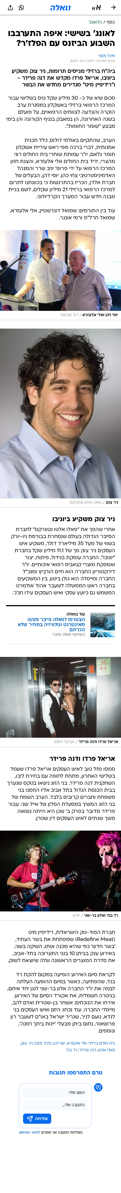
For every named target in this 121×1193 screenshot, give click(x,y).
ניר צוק (27, 1043)
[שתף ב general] (10, 8)
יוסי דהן (59, 1043)
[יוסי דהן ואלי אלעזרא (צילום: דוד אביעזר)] (60, 275)
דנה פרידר (87, 1050)
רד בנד (71, 1050)
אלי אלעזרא (77, 1043)
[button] (96, 7)
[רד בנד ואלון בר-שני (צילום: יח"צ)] (60, 876)
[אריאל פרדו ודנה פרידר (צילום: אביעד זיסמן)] (60, 702)
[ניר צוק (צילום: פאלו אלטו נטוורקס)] (60, 418)
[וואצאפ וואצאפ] (21, 7)
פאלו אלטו (106, 1050)
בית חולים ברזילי (101, 1043)
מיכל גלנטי (42, 1043)
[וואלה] (60, 7)
